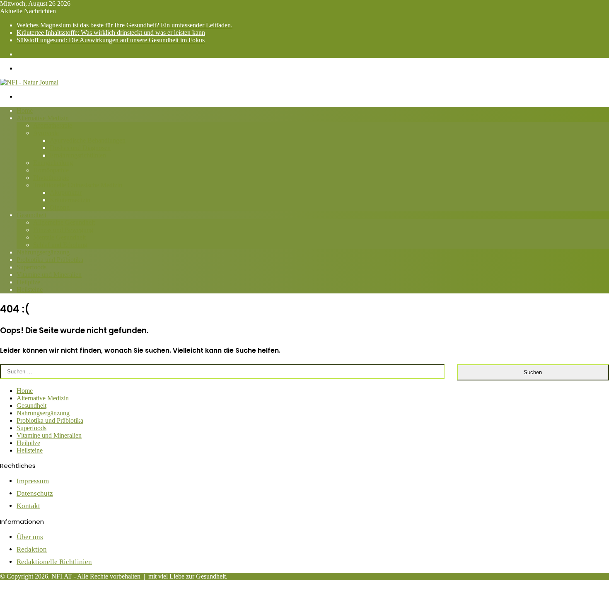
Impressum (33, 481)
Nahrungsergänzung (43, 252)
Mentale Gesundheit (59, 237)
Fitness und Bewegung (63, 229)
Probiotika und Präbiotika (50, 259)
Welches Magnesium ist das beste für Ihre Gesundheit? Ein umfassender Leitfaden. (124, 25)
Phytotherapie (51, 177)
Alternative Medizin (43, 117)
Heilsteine (30, 289)
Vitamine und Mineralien (49, 274)
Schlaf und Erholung (60, 244)
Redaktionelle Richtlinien (54, 562)
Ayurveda (46, 132)
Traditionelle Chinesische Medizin (77, 185)
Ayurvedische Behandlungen (88, 140)
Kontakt (28, 506)
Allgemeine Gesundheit (64, 222)
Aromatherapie (52, 125)
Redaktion (32, 549)
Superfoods (31, 267)
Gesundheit (31, 214)
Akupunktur (66, 192)
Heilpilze (28, 282)
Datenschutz (35, 493)
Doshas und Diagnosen (80, 147)
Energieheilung (53, 162)
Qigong (60, 207)
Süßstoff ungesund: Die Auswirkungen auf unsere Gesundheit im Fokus (111, 40)
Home (25, 110)
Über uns (30, 537)
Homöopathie (51, 170)
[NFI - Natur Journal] (29, 82)
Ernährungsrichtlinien (78, 155)
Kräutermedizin (70, 199)
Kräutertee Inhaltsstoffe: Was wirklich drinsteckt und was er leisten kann (111, 32)
